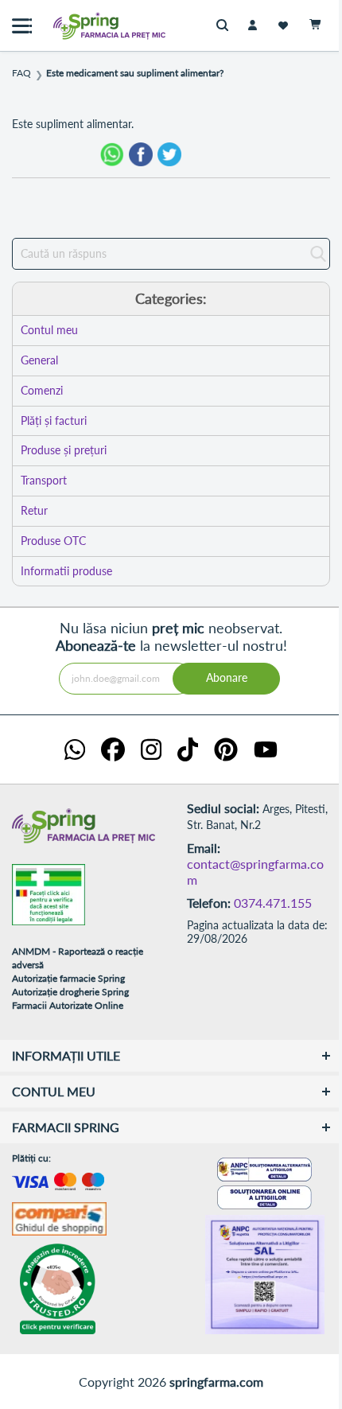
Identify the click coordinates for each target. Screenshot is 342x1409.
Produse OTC (53, 540)
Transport (44, 480)
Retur (34, 510)
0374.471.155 (273, 902)
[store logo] (75, 25)
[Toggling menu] (22, 26)
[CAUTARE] (226, 26)
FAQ (21, 73)
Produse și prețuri (64, 450)
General (39, 360)
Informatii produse (66, 571)
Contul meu (49, 330)
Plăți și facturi (54, 420)
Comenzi (42, 390)
